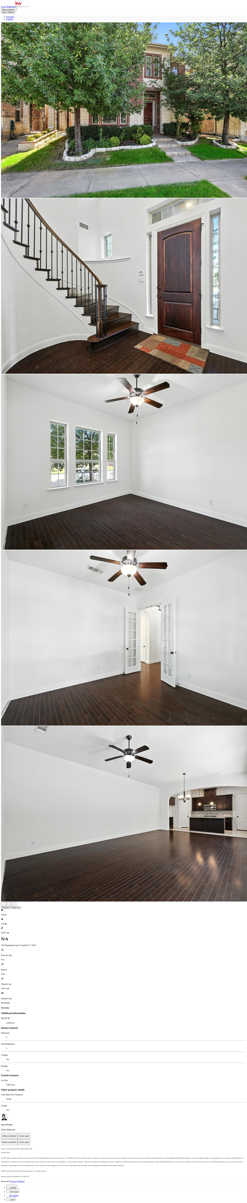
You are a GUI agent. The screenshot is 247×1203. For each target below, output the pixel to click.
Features (9, 19)
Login (4, 12)
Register (11, 12)
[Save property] (8, 904)
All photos (6, 908)
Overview (10, 17)
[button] (123, 110)
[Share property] (13, 904)
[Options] (3, 904)
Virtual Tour (16, 908)
